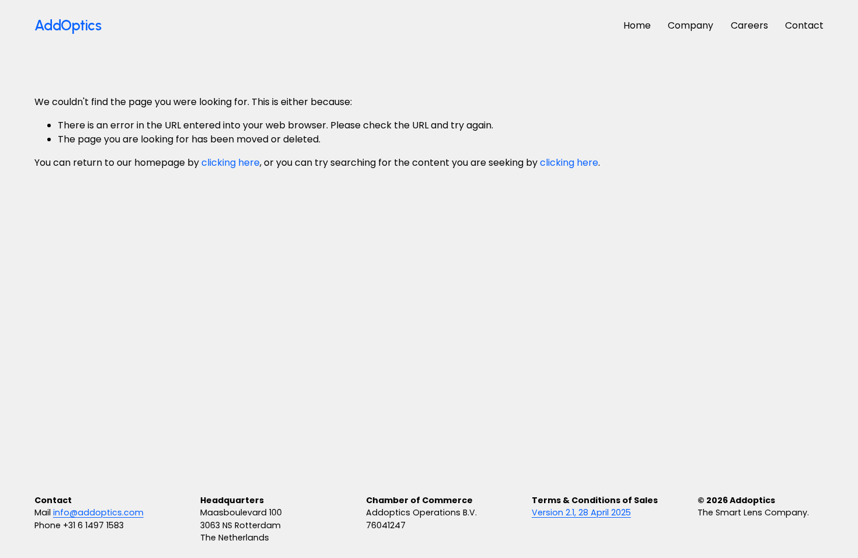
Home (637, 25)
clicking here (230, 162)
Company (690, 25)
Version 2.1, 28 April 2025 (581, 512)
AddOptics (68, 25)
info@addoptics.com (98, 512)
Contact (804, 25)
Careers (749, 25)
